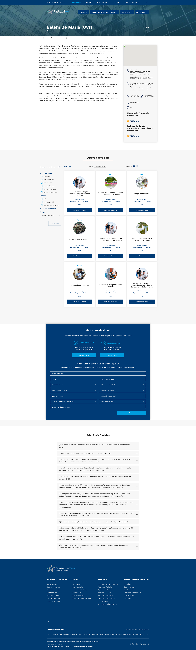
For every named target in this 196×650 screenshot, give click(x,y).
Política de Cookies (86, 646)
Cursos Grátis (76, 2)
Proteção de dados (53, 601)
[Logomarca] (58, 11)
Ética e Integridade (53, 598)
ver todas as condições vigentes (137, 630)
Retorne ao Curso (104, 593)
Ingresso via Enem (105, 590)
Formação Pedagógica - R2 (107, 604)
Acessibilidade (51, 2)
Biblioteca (127, 598)
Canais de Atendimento (132, 593)
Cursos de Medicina (79, 590)
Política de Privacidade (72, 646)
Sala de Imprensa (53, 587)
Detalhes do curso (79, 210)
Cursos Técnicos (49, 186)
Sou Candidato (102, 2)
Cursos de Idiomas (49, 189)
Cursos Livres (48, 183)
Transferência (103, 601)
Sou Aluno (88, 2)
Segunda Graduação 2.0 (106, 598)
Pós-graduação (48, 179)
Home (40, 38)
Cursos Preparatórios (50, 192)
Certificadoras (52, 593)
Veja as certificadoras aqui (55, 646)
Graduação (47, 176)
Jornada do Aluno (53, 596)
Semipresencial (48, 202)
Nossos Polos (49, 38)
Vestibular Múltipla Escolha (108, 584)
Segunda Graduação (105, 596)
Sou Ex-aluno (129, 590)
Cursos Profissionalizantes (82, 598)
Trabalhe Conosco (53, 590)
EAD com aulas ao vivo (51, 205)
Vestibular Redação (105, 587)
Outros (114, 2)
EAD (44, 199)
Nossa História (52, 584)
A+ (61, 2)
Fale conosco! (112, 355)
